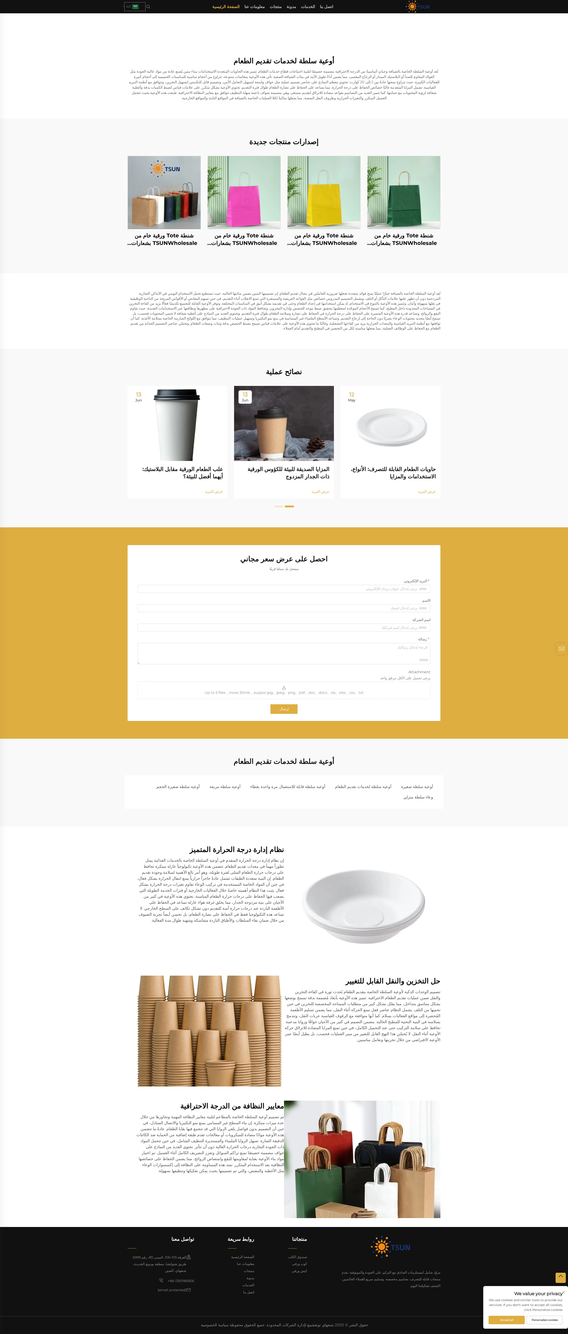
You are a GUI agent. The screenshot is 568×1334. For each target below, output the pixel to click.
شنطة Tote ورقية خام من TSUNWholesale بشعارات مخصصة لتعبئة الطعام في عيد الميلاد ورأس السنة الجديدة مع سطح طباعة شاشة (404, 239)
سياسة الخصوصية (215, 1325)
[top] (561, 1278)
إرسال (284, 709)
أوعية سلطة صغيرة (417, 786)
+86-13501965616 (180, 1281)
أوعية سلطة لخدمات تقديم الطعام (363, 786)
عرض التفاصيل (404, 192)
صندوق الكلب (297, 1257)
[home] (418, 6)
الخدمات (308, 6)
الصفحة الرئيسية (226, 6)
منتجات (276, 6)
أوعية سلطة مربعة (225, 786)
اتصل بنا (326, 6)
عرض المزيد (427, 491)
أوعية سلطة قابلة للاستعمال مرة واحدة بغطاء (287, 786)
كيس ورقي (299, 1271)
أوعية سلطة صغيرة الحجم (178, 786)
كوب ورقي (299, 1264)
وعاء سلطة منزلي (418, 797)
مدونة (291, 6)
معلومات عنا (255, 6)
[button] (289, 506)
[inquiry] (561, 648)
